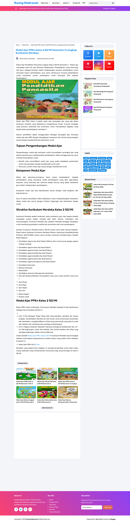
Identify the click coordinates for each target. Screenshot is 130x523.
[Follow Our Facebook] (16, 509)
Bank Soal (102, 158)
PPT (108, 167)
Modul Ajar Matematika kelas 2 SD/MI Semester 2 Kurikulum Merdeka (47, 402)
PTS (85, 170)
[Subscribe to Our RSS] (30, 509)
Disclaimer (52, 505)
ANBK (86, 158)
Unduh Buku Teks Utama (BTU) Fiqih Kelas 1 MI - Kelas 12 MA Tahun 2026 (42, 8)
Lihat (38, 344)
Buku (109, 158)
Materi (86, 164)
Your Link (99, 519)
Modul (93, 164)
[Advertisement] (65, 27)
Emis (85, 161)
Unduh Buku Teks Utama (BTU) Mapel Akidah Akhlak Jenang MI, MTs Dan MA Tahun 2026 (103, 195)
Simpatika (102, 170)
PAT (85, 167)
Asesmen (93, 158)
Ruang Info (92, 170)
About (51, 500)
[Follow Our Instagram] (25, 509)
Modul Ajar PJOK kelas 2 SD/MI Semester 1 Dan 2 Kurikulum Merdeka (24, 384)
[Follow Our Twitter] (21, 509)
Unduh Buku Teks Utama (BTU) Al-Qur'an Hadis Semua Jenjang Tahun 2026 (103, 203)
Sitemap (52, 509)
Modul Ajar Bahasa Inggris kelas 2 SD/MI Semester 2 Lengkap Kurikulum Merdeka (26, 402)
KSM (99, 161)
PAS (108, 164)
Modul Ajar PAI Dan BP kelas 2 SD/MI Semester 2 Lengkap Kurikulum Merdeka (47, 384)
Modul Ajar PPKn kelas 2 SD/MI (39, 336)
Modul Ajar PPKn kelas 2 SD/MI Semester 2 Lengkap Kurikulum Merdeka (67, 384)
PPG (103, 167)
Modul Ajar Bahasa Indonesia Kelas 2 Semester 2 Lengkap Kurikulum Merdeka (67, 403)
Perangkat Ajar (94, 167)
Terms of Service (54, 512)
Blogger (113, 519)
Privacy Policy (53, 507)
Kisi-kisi (92, 161)
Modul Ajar (101, 164)
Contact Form (53, 502)
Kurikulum (106, 161)
